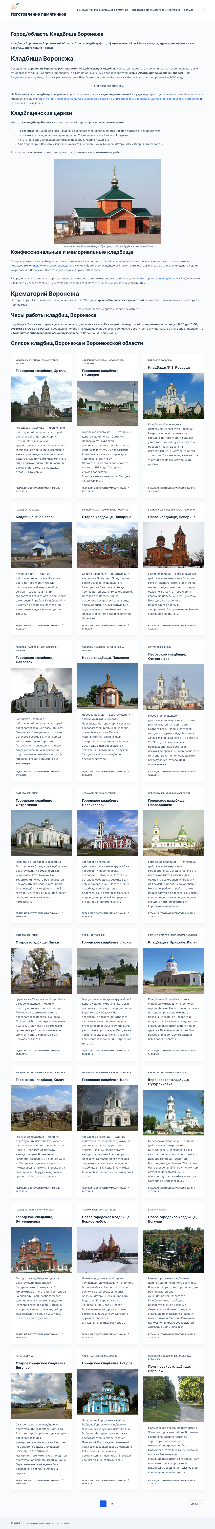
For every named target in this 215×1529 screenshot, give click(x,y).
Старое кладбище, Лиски (37, 942)
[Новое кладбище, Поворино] (173, 545)
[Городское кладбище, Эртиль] (41, 399)
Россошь (166, 360)
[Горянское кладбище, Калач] (41, 1108)
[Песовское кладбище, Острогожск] (173, 687)
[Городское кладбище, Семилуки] (107, 403)
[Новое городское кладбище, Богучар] (173, 1250)
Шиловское (158, 98)
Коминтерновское (121, 98)
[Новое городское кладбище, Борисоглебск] (107, 1250)
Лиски (167, 647)
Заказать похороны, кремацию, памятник (102, 10)
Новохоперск (108, 509)
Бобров (113, 1356)
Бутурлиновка (115, 647)
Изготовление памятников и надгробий (156, 10)
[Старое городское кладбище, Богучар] (41, 1396)
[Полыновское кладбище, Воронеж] (173, 1399)
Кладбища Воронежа (28, 360)
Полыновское (20, 103)
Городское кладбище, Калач (106, 1080)
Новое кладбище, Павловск (105, 658)
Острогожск (155, 647)
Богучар (21, 650)
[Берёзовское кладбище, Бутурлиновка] (173, 1112)
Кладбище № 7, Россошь (36, 517)
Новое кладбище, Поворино (172, 517)
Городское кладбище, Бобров (107, 1363)
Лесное (103, 98)
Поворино (122, 509)
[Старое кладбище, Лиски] (41, 971)
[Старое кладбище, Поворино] (107, 545)
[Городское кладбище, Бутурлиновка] (41, 1250)
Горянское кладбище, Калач (40, 1080)
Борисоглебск (50, 360)
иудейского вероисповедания (53, 265)
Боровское (192, 98)
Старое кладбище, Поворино (106, 517)
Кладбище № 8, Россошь (169, 368)
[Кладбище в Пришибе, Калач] (173, 971)
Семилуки (88, 363)
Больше (188, 10)
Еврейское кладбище (117, 261)
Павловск (154, 360)
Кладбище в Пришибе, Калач (172, 942)
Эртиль (20, 363)
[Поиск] (203, 10)
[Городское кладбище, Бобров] (107, 1392)
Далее (194, 1503)
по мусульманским (117, 283)
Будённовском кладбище (27, 77)
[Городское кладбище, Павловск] (41, 690)
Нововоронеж (116, 360)
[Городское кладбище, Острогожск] (41, 833)
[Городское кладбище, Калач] (107, 1108)
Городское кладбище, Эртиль (41, 371)
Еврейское (142, 98)
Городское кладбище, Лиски (106, 942)
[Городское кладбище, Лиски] (107, 971)
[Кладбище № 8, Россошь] (173, 396)
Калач (181, 935)
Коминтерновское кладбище (156, 278)
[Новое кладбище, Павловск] (107, 686)
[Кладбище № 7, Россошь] (41, 545)
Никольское (175, 98)
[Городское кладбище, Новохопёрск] (107, 833)
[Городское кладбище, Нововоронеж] (173, 833)
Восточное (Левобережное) (57, 98)
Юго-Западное (87, 98)
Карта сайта (62, 1523)
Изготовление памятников (38, 14)
